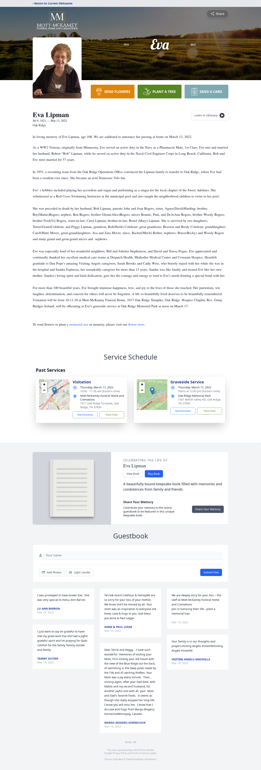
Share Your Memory (207, 509)
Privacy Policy (120, 753)
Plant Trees (112, 414)
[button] (54, 391)
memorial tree (78, 324)
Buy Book (154, 474)
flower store (136, 324)
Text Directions (85, 414)
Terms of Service (141, 753)
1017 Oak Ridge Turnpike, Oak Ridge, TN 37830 (99, 405)
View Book (132, 474)
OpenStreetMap (134, 759)
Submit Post (211, 572)
